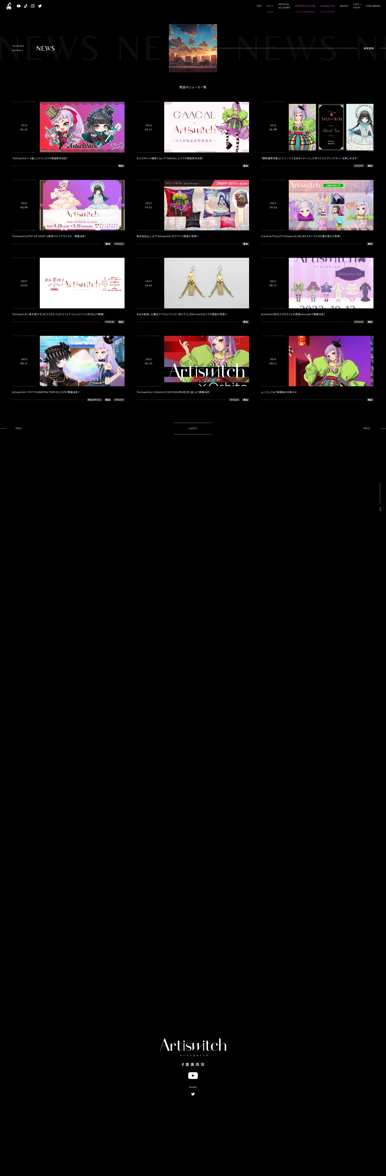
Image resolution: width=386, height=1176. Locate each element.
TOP (258, 6)
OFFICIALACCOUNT (284, 6)
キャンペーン (94, 399)
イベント (359, 165)
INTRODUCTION (305, 6)
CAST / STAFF (357, 6)
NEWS (269, 6)
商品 (121, 165)
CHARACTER (327, 6)
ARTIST (344, 6)
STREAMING (373, 6)
